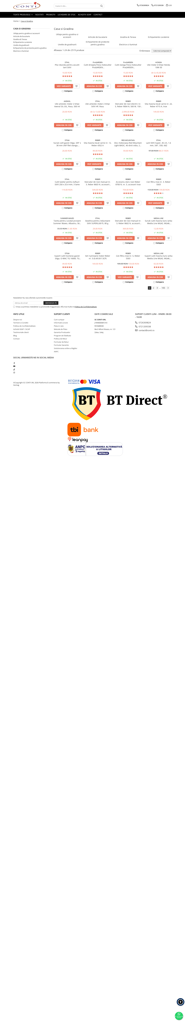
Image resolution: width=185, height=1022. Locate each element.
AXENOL (67, 101)
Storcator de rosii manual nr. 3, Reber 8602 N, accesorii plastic (128, 222)
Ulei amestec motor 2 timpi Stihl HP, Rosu (97, 105)
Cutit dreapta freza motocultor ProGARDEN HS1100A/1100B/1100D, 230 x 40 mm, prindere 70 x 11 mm (97, 66)
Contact (98, 14)
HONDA (158, 62)
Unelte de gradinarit (21, 45)
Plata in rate (59, 326)
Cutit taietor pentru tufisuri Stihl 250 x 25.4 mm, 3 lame (67, 183)
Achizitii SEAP (84, 14)
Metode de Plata (60, 329)
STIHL (67, 62)
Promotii (50, 14)
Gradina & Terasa (20, 39)
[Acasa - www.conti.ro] (26, 6)
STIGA (67, 140)
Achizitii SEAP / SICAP (21, 329)
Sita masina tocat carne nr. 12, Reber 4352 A (97, 144)
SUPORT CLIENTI (62, 314)
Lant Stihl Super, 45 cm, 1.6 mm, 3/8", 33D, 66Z (158, 144)
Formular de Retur (61, 342)
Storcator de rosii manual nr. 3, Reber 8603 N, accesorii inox (98, 183)
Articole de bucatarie (21, 36)
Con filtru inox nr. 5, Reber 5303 (128, 257)
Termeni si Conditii (20, 322)
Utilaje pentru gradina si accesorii (26, 33)
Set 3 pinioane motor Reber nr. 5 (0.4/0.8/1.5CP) (97, 257)
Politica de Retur (60, 338)
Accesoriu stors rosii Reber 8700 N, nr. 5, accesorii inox (128, 183)
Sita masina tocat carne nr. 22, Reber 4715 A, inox (158, 105)
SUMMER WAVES (67, 218)
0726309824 (144, 322)
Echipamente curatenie (22, 42)
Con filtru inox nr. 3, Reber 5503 (159, 183)
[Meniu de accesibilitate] (180, 1002)
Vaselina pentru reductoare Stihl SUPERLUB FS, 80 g (97, 222)
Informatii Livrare (61, 322)
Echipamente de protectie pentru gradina (29, 48)
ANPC (56, 351)
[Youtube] (14, 366)
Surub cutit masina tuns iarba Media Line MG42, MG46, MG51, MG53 (158, 222)
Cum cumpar (59, 319)
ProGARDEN (98, 62)
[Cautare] (101, 6)
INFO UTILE (18, 314)
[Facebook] (14, 363)
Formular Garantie (61, 345)
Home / (16, 21)
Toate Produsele (22, 14)
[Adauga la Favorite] (76, 86)
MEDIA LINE (158, 218)
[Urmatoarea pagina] (168, 288)
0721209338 (144, 326)
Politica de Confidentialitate (85, 306)
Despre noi (17, 319)
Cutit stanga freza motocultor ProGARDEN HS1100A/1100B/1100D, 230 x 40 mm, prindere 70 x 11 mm (128, 66)
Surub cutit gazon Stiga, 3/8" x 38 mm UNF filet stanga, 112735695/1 (67, 144)
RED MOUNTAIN (128, 140)
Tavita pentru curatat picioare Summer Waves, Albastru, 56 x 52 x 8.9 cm (67, 222)
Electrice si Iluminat (21, 51)
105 (163, 288)
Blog (15, 335)
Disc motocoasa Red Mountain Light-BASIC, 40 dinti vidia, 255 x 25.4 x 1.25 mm (128, 144)
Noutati (39, 14)
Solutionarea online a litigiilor (65, 348)
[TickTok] (14, 369)
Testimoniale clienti (21, 332)
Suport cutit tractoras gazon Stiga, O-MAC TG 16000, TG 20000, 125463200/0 (67, 257)
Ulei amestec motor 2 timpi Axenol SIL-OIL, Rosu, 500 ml (67, 105)
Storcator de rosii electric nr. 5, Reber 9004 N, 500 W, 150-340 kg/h (128, 105)
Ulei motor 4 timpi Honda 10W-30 (158, 66)
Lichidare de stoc (67, 14)
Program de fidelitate (62, 335)
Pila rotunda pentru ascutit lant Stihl (67, 66)
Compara (68, 91)
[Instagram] (14, 372)
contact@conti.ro (146, 330)
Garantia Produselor (62, 332)
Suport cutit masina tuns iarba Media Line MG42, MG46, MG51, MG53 (158, 257)
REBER (128, 101)
